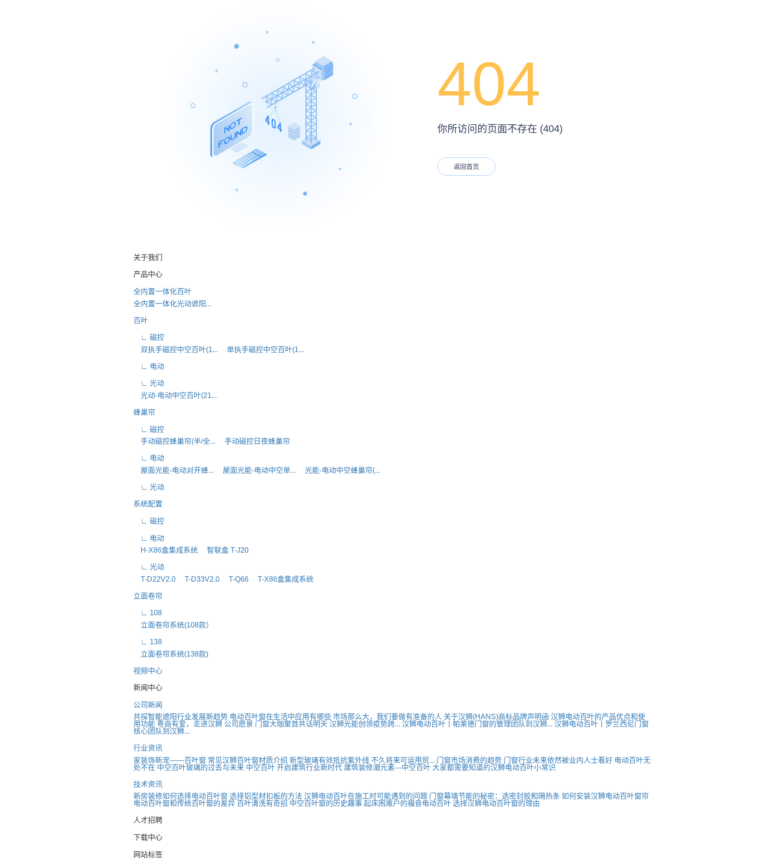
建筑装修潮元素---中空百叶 (387, 767)
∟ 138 (147, 642)
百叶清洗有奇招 (262, 803)
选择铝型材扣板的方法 (266, 796)
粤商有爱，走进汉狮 (189, 724)
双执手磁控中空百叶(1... (175, 349)
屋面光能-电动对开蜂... (173, 470)
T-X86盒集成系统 (282, 579)
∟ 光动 (148, 383)
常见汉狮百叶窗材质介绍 (248, 760)
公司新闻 (147, 705)
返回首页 (466, 166)
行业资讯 (147, 748)
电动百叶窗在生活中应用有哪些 (280, 717)
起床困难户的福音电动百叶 (407, 803)
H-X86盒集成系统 (165, 550)
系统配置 (147, 504)
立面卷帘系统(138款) (170, 654)
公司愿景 (238, 724)
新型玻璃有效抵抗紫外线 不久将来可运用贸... (362, 760)
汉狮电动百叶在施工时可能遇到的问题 (365, 796)
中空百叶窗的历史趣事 (325, 803)
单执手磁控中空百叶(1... (262, 349)
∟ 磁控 (148, 337)
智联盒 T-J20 (224, 550)
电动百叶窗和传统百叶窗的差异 (184, 803)
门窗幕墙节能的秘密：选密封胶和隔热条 (494, 796)
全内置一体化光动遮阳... (172, 304)
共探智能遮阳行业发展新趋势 (180, 717)
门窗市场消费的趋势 (469, 760)
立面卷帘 (147, 596)
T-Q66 (235, 579)
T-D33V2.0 (198, 579)
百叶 (140, 320)
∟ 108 (147, 613)
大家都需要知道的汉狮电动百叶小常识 (494, 767)
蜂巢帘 (144, 412)
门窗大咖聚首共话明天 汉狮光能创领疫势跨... (327, 724)
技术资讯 (147, 784)
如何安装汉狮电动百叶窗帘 (605, 796)
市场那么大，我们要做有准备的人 (387, 717)
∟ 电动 (148, 366)
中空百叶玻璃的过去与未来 (200, 767)
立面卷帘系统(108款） (173, 625)
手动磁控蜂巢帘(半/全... (174, 441)
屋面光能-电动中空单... (256, 470)
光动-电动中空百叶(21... (175, 395)
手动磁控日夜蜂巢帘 (253, 441)
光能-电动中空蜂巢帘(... (339, 470)
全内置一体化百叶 (162, 291)
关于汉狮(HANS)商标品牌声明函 (496, 717)
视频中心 (147, 671)
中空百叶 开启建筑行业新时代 (294, 767)
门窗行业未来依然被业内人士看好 (558, 760)
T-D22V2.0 (154, 579)
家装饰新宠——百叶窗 (169, 760)
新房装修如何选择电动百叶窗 (180, 796)
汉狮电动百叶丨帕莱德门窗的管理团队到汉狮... (477, 724)
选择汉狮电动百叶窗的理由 (496, 803)
